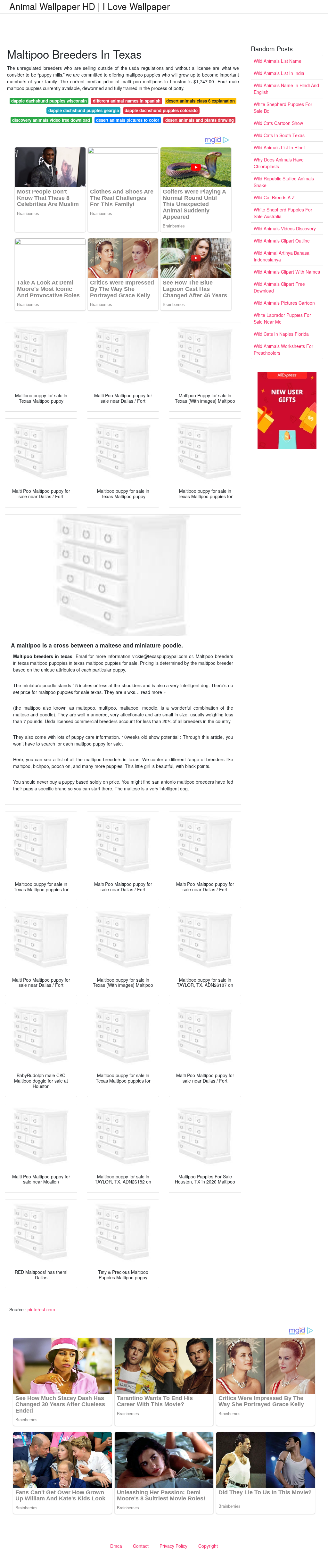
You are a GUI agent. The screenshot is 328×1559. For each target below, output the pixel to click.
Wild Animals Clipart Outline (282, 240)
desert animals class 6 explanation (200, 101)
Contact (141, 1546)
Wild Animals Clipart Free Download (279, 287)
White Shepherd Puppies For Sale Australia (283, 212)
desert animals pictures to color (127, 120)
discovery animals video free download (51, 120)
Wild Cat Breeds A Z (274, 197)
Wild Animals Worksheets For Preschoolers (283, 349)
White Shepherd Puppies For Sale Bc (283, 107)
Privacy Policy (173, 1546)
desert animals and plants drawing (199, 120)
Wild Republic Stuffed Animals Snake (284, 181)
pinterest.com (41, 1309)
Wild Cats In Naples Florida (281, 334)
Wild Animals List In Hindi (279, 147)
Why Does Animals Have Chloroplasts (279, 162)
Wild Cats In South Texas (279, 135)
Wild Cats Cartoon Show (278, 123)
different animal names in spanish (126, 101)
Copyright (208, 1546)
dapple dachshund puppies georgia (83, 110)
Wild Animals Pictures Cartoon (284, 303)
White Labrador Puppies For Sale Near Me (282, 318)
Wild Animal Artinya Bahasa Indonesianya (281, 256)
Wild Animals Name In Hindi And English (286, 88)
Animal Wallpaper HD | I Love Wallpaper (89, 6)
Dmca (116, 1546)
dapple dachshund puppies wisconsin (49, 101)
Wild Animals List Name (277, 61)
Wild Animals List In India (279, 73)
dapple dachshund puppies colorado (161, 110)
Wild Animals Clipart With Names (287, 271)
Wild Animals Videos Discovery (285, 228)
